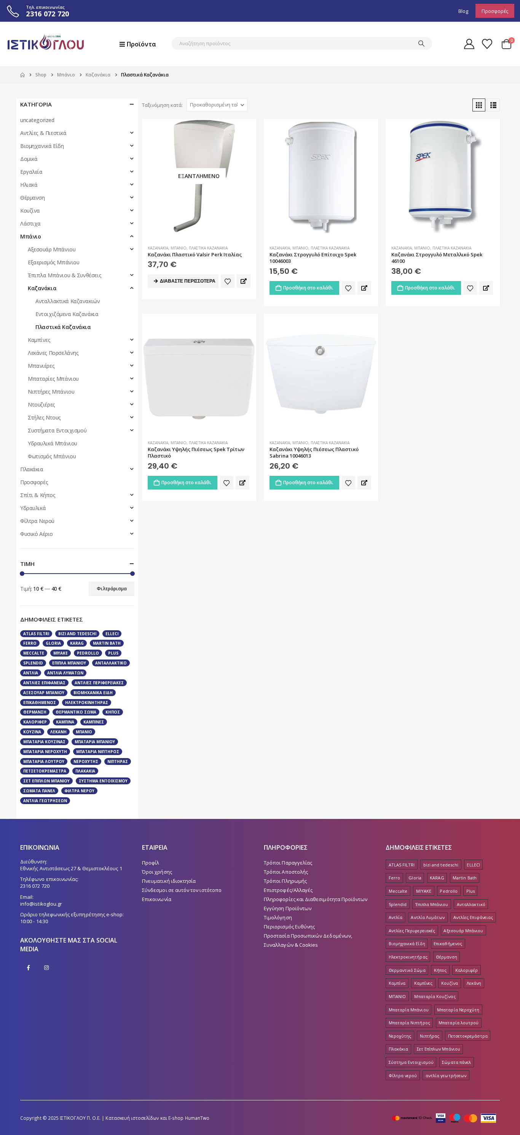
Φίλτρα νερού (79, 790)
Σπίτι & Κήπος (38, 495)
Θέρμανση (32, 197)
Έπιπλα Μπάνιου (69, 663)
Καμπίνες (39, 339)
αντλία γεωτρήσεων (45, 800)
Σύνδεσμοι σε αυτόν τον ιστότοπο (182, 890)
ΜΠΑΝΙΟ (84, 731)
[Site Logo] (46, 44)
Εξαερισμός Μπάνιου (53, 262)
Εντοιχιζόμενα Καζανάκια (66, 314)
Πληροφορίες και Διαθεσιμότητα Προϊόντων (316, 899)
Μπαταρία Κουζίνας (44, 741)
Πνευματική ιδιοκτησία (169, 880)
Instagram (46, 967)
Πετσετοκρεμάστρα (44, 771)
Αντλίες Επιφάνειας (44, 682)
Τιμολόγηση (278, 917)
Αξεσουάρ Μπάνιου (51, 249)
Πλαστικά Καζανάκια (208, 248)
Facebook (28, 967)
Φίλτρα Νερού (37, 521)
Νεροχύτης (85, 761)
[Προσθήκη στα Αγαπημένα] (227, 281)
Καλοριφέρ (35, 722)
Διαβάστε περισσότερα (187, 281)
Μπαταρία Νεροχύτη (45, 751)
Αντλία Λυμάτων (65, 673)
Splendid (33, 663)
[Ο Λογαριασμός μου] (469, 44)
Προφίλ (150, 862)
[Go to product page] (321, 176)
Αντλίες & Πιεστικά (43, 133)
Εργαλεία (31, 171)
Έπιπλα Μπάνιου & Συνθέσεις (64, 275)
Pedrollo (88, 653)
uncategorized (37, 120)
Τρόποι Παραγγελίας (288, 862)
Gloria (53, 643)
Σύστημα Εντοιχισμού (103, 781)
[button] (478, 105)
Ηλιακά (28, 184)
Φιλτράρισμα (112, 588)
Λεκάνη (58, 731)
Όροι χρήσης (157, 871)
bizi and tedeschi (77, 633)
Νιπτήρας (117, 761)
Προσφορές (495, 11)
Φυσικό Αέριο (36, 533)
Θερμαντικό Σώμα (76, 712)
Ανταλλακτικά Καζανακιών (67, 301)
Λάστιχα (30, 223)
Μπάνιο (179, 248)
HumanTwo (197, 1118)
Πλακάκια (31, 469)
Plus (113, 653)
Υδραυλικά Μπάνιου (52, 443)
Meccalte (33, 653)
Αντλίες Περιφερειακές (99, 682)
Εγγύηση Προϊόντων (287, 908)
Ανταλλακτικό (111, 663)
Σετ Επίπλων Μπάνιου (46, 781)
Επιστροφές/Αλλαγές (288, 890)
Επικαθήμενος (39, 702)
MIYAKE (60, 653)
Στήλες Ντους (44, 417)
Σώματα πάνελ (39, 790)
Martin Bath (107, 643)
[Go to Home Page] (22, 74)
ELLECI (111, 633)
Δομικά (28, 158)
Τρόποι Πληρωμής (285, 880)
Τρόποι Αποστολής (286, 871)
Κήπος (112, 712)
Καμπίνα (65, 722)
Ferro (30, 643)
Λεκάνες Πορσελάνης (53, 352)
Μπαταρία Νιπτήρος (97, 751)
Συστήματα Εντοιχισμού (57, 430)
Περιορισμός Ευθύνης (289, 926)
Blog (463, 11)
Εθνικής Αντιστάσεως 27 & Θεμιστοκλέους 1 (71, 868)
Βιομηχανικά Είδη (42, 145)
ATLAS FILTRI (36, 633)
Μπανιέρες (41, 365)
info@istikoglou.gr (41, 903)
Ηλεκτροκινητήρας (86, 702)
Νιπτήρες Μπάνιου (51, 391)
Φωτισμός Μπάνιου (52, 456)
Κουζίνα (30, 210)
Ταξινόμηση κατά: (162, 105)
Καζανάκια (158, 248)
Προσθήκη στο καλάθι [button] (308, 288)
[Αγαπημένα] (487, 44)
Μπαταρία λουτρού (43, 761)
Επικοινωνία (156, 899)
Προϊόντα (141, 44)
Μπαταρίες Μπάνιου (53, 378)
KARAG (77, 643)
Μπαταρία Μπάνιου (95, 741)
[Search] (421, 43)
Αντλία (30, 673)
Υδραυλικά (33, 508)
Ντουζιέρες (41, 404)
